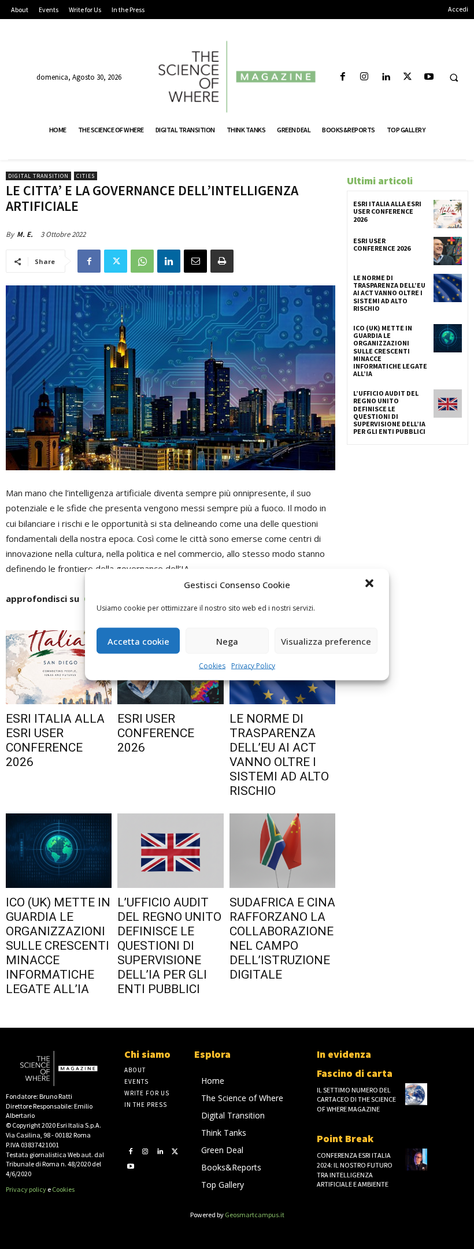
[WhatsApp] (142, 261)
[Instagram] (364, 77)
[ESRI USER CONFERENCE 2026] (448, 251)
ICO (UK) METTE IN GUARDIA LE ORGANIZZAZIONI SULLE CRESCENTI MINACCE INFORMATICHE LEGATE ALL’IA (58, 945)
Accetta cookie (138, 640)
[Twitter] (407, 77)
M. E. (25, 234)
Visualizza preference (326, 640)
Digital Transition (38, 176)
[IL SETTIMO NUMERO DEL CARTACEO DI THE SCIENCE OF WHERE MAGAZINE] (416, 1094)
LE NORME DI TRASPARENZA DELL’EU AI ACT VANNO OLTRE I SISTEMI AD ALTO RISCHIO (279, 755)
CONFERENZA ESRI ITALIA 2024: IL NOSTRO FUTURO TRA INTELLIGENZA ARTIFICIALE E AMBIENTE (354, 1169)
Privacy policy (26, 1189)
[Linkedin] (386, 77)
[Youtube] (428, 77)
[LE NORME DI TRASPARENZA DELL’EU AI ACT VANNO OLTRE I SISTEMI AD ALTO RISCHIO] (448, 288)
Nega (227, 640)
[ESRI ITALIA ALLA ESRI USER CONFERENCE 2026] (59, 667)
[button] (370, 585)
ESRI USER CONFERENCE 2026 (155, 733)
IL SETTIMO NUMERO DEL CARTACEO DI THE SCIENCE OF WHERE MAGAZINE (356, 1100)
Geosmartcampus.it (254, 1214)
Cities (85, 176)
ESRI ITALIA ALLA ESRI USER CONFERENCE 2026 (55, 740)
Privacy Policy (253, 666)
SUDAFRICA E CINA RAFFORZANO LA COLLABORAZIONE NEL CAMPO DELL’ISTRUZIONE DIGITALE (282, 938)
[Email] (195, 261)
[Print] (222, 261)
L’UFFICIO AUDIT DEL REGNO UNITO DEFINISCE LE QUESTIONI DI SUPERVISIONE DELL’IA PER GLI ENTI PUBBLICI (169, 945)
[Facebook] (342, 77)
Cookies (212, 666)
